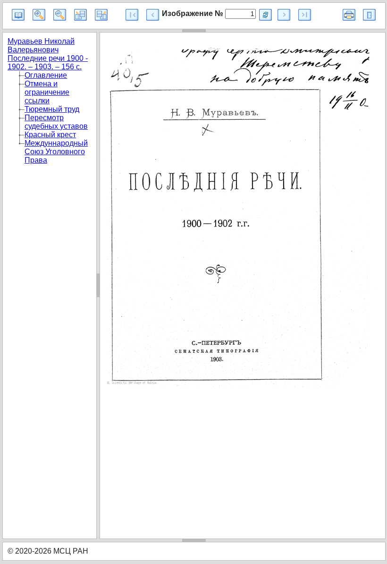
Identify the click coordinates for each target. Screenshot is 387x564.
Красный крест (50, 135)
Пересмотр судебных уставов (56, 122)
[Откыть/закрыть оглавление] (18, 15)
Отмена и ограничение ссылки (47, 92)
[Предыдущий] (152, 15)
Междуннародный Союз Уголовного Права (56, 151)
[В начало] (132, 15)
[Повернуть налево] (80, 15)
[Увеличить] (39, 15)
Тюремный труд (52, 109)
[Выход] (369, 15)
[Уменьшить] (59, 15)
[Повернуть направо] (101, 15)
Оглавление (46, 75)
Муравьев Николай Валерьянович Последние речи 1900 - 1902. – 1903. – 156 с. (48, 54)
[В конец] (304, 15)
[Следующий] (284, 15)
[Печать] (349, 15)
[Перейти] (265, 15)
